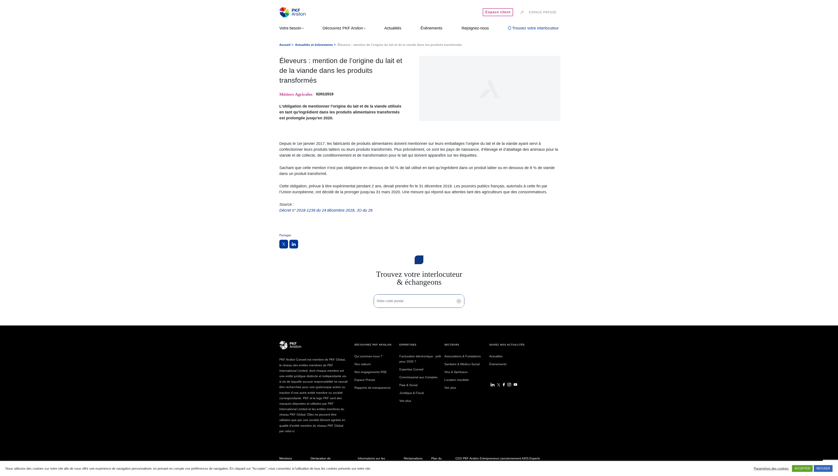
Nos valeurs (362, 364)
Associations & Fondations (462, 356)
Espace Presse (364, 380)
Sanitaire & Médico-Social (462, 364)
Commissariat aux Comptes (418, 377)
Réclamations (413, 458)
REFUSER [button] (823, 468)
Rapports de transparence (372, 387)
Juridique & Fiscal (411, 393)
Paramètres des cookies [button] (771, 468)
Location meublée (456, 380)
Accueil (284, 44)
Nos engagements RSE (370, 372)
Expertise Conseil (411, 369)
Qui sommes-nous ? (368, 356)
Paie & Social (408, 385)
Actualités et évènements (314, 44)
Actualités (496, 356)
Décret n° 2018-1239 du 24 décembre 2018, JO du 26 (326, 210)
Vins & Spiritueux (456, 372)
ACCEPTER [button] (802, 468)
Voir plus (405, 400)
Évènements (498, 364)
